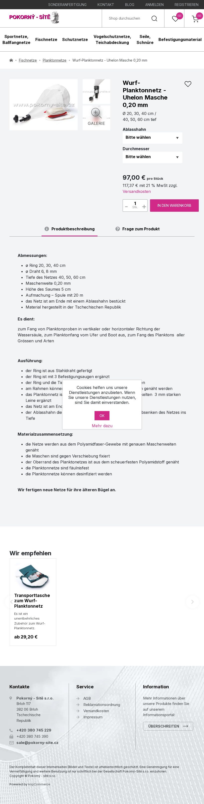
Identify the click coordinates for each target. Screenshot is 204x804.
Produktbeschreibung (73, 229)
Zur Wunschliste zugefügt (188, 84)
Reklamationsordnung (101, 704)
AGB (87, 698)
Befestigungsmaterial (180, 39)
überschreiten (163, 726)
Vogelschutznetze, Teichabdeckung (112, 39)
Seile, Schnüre (145, 39)
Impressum (92, 717)
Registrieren (187, 4)
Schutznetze (75, 39)
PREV (11, 601)
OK (102, 416)
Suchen (154, 18)
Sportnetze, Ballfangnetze (16, 39)
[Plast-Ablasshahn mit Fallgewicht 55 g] (96, 91)
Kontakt (106, 4)
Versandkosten (137, 191)
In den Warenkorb (174, 205)
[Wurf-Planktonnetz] (43, 104)
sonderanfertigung (67, 4)
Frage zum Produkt (141, 229)
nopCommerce (39, 784)
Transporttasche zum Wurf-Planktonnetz (32, 601)
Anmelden (154, 4)
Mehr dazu (102, 425)
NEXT (192, 601)
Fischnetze (46, 39)
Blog (129, 4)
